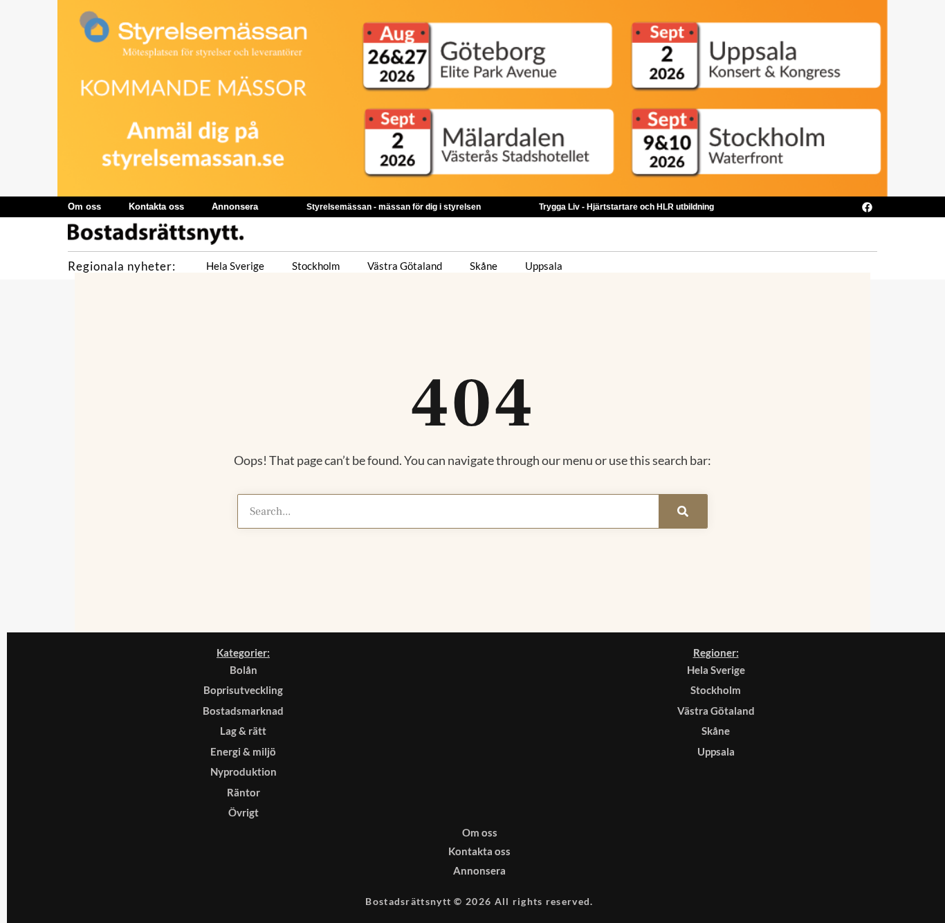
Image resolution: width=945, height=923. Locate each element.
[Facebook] (866, 207)
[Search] (683, 511)
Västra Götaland (404, 265)
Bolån (243, 670)
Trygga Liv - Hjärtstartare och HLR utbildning (626, 207)
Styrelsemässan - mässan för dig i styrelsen (393, 207)
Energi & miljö (243, 751)
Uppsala (543, 265)
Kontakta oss (156, 206)
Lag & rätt (243, 730)
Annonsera (235, 206)
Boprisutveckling (243, 690)
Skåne (483, 265)
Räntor (243, 792)
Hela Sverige (235, 265)
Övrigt (243, 812)
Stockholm (316, 265)
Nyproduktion (243, 771)
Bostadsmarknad (243, 710)
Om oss (84, 206)
